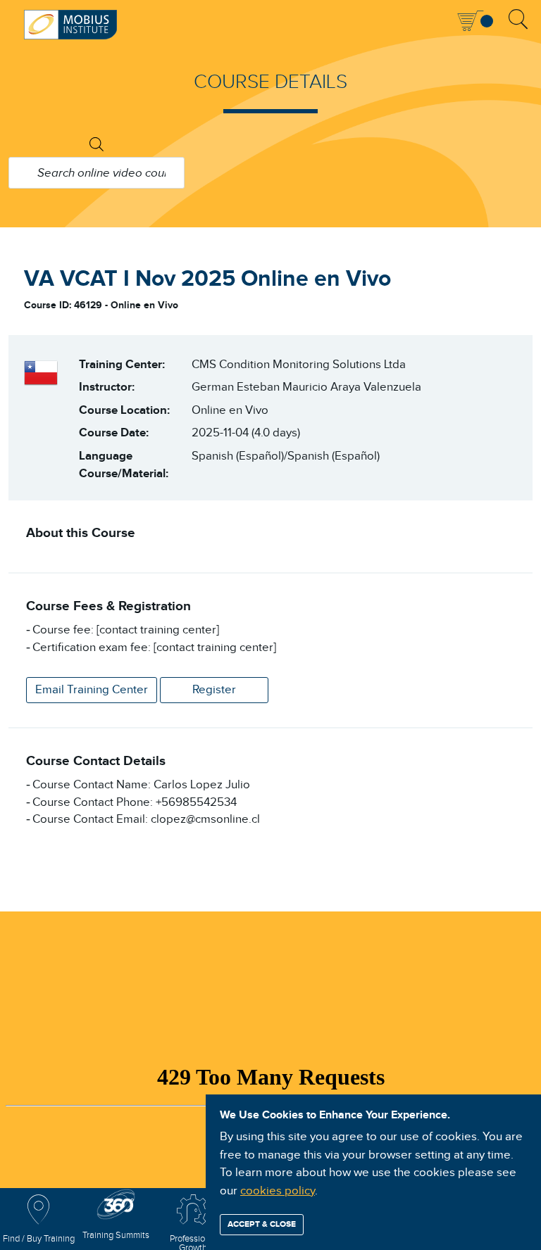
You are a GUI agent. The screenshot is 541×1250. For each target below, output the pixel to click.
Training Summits (115, 1235)
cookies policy (277, 1191)
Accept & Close (262, 1224)
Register (214, 690)
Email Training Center (91, 690)
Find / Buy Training (39, 1239)
